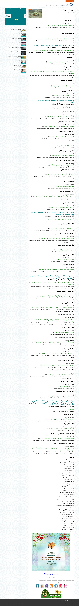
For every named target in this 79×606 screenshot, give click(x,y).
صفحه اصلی (70, 600)
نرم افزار (17, 5)
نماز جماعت (49, 580)
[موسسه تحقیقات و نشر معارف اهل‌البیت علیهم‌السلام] (66, 6)
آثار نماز (64, 580)
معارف (47, 5)
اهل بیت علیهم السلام (54, 5)
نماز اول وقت (60, 580)
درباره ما (65, 600)
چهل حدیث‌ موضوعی (43, 580)
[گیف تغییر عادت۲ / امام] (15, 25)
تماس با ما (60, 600)
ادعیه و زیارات (23, 5)
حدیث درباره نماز (68, 580)
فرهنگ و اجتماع (40, 5)
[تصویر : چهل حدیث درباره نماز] (35, 13)
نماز (72, 580)
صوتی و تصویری (32, 5)
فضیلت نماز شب (54, 580)
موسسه (12, 5)
